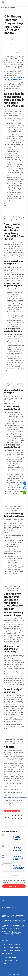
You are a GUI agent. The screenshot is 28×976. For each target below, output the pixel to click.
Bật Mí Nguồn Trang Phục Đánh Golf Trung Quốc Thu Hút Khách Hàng (18, 867)
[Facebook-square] (12, 907)
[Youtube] (14, 907)
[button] (12, 817)
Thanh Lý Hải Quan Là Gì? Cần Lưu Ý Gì (18, 858)
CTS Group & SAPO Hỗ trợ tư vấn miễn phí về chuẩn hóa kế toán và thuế (18, 838)
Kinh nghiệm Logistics (12, 811)
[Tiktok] (17, 907)
